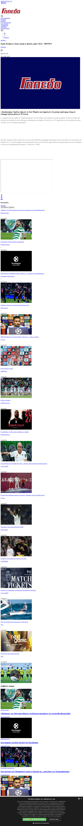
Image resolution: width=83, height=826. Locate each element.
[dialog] (41, 811)
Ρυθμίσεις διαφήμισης (44, 814)
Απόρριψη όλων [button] (54, 819)
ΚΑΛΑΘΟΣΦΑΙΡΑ (6, 22)
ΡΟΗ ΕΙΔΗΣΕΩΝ (5, 18)
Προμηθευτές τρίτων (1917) (39, 808)
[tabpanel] (41, 445)
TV (11, 1)
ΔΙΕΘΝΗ (3, 21)
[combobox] (79, 798)
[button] (41, 823)
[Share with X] (2, 197)
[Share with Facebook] (2, 195)
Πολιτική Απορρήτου (56, 816)
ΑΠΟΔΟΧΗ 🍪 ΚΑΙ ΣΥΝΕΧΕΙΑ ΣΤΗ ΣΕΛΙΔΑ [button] (34, 819)
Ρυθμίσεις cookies (46, 816)
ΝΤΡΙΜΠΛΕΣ (4, 25)
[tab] (5, 207)
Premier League (5, 710)
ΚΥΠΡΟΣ (3, 19)
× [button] (81, 798)
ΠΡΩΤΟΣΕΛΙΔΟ (5, 1)
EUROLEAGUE (5, 739)
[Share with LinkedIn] (2, 199)
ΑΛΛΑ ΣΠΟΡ (4, 24)
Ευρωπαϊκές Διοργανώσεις (7, 768)
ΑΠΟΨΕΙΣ (3, 27)
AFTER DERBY (5, 28)
